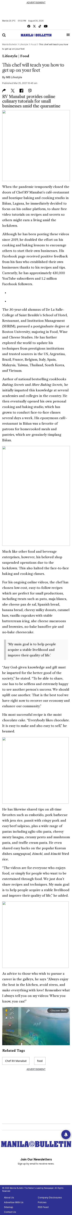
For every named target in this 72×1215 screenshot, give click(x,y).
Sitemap (8, 1207)
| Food (23, 56)
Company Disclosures (50, 1197)
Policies (42, 1202)
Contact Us (10, 1212)
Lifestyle (9, 56)
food (40, 1061)
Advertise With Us (13, 1202)
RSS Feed (43, 1207)
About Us (9, 1197)
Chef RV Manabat (16, 1061)
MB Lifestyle (14, 77)
